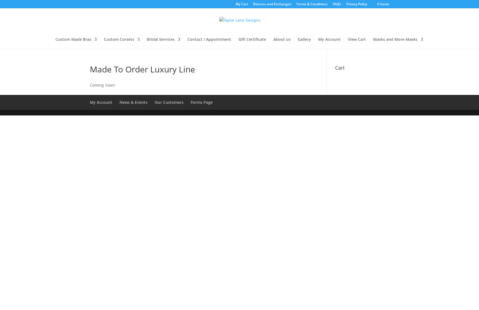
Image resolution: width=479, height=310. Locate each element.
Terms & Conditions (312, 4)
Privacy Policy (356, 4)
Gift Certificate (252, 39)
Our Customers (169, 102)
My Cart (242, 4)
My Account (329, 39)
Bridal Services (161, 39)
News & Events (133, 102)
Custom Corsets (119, 39)
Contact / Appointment (209, 39)
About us (282, 39)
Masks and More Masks (395, 39)
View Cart (357, 39)
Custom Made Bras (73, 39)
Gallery (304, 39)
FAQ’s (337, 4)
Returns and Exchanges (272, 4)
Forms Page (202, 102)
